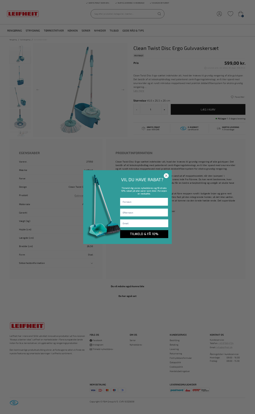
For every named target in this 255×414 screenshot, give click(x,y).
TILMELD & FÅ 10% (144, 234)
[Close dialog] (166, 175)
